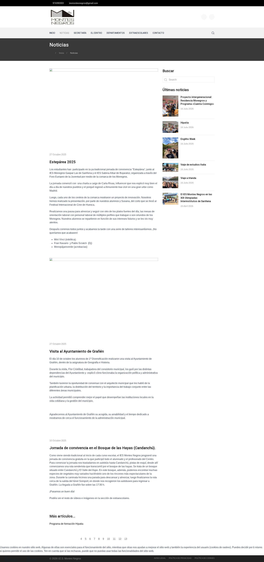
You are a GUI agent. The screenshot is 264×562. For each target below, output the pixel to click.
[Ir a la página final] (136, 539)
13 (125, 539)
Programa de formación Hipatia (66, 523)
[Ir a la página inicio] (71, 539)
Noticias (64, 33)
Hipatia (185, 122)
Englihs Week (188, 139)
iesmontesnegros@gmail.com (83, 3)
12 (120, 539)
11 (114, 539)
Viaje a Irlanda (188, 178)
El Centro (96, 33)
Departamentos (116, 33)
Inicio (52, 33)
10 (108, 539)
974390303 (58, 3)
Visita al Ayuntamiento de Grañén (77, 351)
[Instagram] (212, 17)
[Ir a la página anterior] (76, 539)
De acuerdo (10, 559)
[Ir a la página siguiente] (131, 539)
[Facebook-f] (204, 17)
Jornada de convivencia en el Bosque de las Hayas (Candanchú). (103, 448)
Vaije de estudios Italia (193, 164)
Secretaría (80, 33)
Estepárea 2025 (63, 162)
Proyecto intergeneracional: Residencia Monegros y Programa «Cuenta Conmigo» (197, 100)
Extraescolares (138, 33)
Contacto (158, 33)
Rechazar (31, 559)
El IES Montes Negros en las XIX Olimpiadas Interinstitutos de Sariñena (196, 198)
